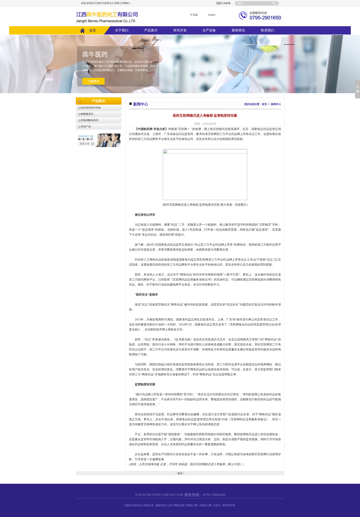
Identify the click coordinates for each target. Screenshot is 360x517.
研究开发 (180, 30)
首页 (92, 30)
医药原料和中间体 (91, 107)
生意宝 (217, 505)
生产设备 (209, 30)
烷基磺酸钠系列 (89, 120)
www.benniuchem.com (159, 495)
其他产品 (86, 126)
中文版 (194, 14)
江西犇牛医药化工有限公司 (139, 505)
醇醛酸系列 (87, 114)
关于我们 (121, 30)
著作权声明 (228, 505)
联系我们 (267, 30)
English (211, 14)
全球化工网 (205, 505)
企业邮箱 (226, 3)
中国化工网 (191, 505)
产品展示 (151, 30)
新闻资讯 (238, 30)
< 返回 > (180, 473)
